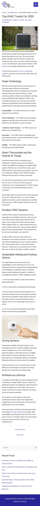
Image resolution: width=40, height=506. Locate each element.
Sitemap (24, 501)
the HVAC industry (16, 412)
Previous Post (20, 429)
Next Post (20, 435)
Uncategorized (7, 20)
